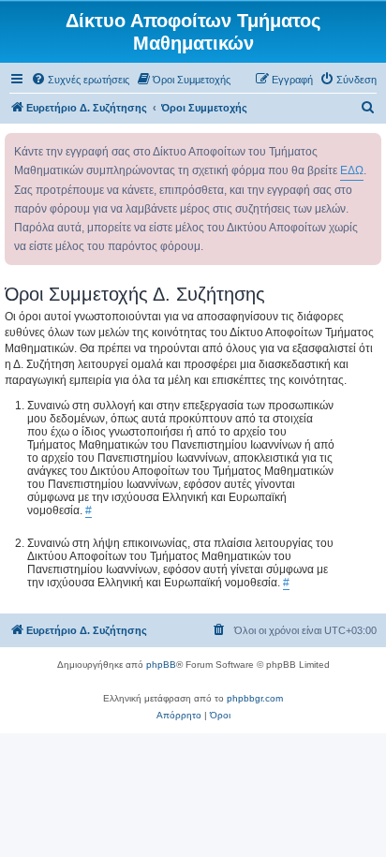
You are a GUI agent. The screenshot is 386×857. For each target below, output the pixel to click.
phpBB (161, 664)
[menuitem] (80, 79)
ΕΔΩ (352, 170)
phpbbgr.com (255, 698)
